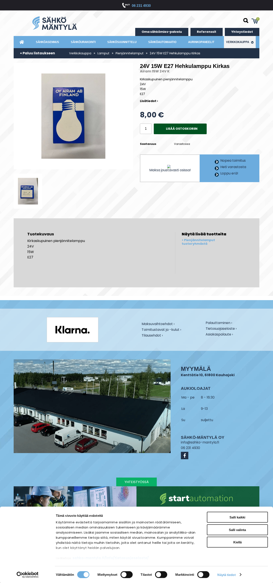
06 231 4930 (141, 5)
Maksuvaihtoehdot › (158, 324)
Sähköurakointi (83, 42)
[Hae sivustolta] (246, 20)
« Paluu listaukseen (37, 53)
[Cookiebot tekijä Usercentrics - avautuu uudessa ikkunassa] (27, 574)
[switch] (127, 574)
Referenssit (206, 32)
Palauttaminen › (219, 323)
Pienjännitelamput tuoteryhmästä (198, 242)
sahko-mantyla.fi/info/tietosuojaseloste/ (111, 558)
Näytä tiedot (226, 574)
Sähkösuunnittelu (121, 42)
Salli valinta (237, 529)
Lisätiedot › (149, 101)
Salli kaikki (237, 517)
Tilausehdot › (152, 335)
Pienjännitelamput (130, 53)
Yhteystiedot (242, 32)
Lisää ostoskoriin (181, 129)
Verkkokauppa (238, 42)
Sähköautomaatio (162, 42)
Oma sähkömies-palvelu (162, 32)
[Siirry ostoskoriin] (254, 21)
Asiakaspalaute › (219, 335)
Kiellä (237, 542)
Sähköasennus (47, 42)
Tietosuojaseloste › (221, 329)
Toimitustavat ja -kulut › (161, 330)
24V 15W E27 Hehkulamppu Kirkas (175, 53)
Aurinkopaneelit (201, 42)
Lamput (103, 53)
